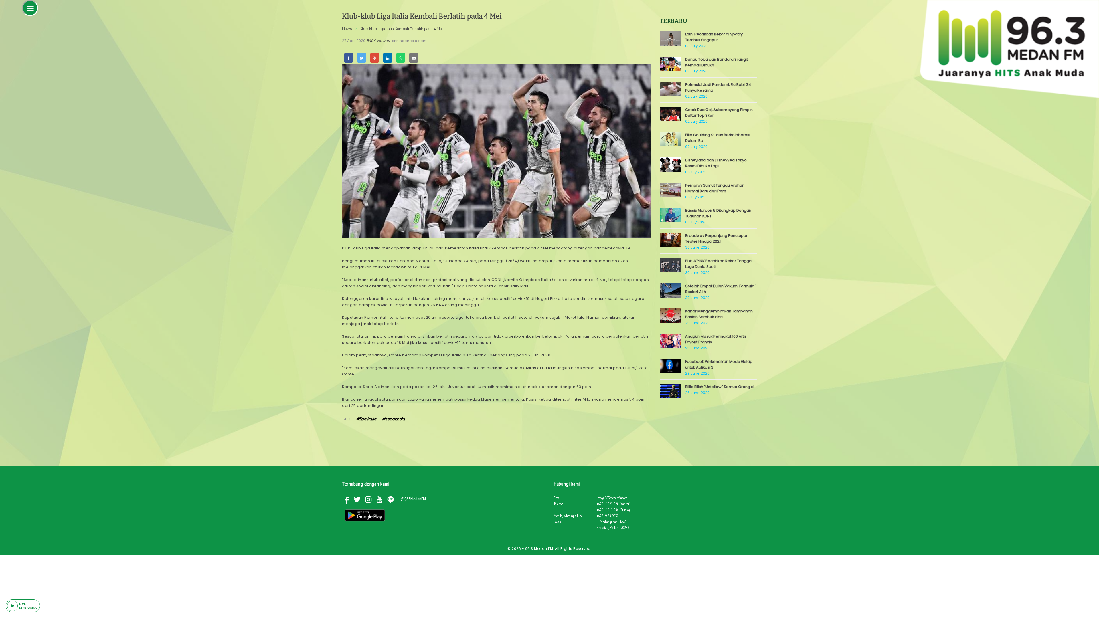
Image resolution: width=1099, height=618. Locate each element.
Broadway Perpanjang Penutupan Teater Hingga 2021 (716, 238)
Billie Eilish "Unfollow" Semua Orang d (719, 386)
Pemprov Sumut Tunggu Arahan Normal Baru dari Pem (714, 188)
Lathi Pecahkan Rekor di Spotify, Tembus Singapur (714, 37)
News (347, 29)
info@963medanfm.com (612, 498)
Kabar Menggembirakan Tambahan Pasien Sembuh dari (719, 314)
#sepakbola (393, 419)
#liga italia (366, 419)
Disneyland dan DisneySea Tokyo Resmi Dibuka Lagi (716, 163)
